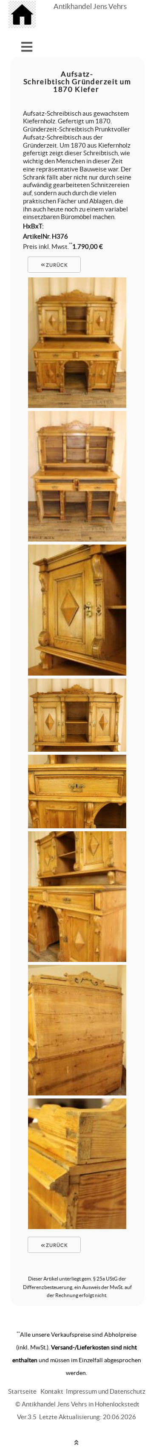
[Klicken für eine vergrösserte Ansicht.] (77, 405)
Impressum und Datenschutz (105, 1391)
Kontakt (51, 1391)
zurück (56, 265)
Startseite (22, 1391)
